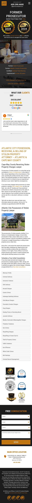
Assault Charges (7, 288)
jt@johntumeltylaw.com (17, 6)
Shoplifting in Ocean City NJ (10, 335)
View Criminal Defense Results (16, 80)
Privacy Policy (24, 492)
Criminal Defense (7, 277)
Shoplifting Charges (8, 332)
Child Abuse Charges (8, 300)
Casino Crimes (7, 292)
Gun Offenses (6, 347)
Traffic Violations (7, 343)
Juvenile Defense (7, 316)
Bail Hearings (6, 355)
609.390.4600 (17, 4)
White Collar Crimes (8, 351)
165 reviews (18, 105)
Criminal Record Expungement (11, 359)
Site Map (17, 492)
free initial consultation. (19, 267)
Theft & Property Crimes (9, 339)
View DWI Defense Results (16, 83)
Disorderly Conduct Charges (10, 304)
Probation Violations (8, 324)
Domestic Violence (8, 280)
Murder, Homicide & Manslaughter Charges (14, 320)
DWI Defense (6, 284)
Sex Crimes (6, 328)
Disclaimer (12, 492)
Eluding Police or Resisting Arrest (12, 312)
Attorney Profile (7, 273)
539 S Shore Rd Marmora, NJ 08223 (17, 459)
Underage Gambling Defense (10, 296)
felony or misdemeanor (15, 172)
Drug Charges (6, 308)
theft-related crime (17, 186)
